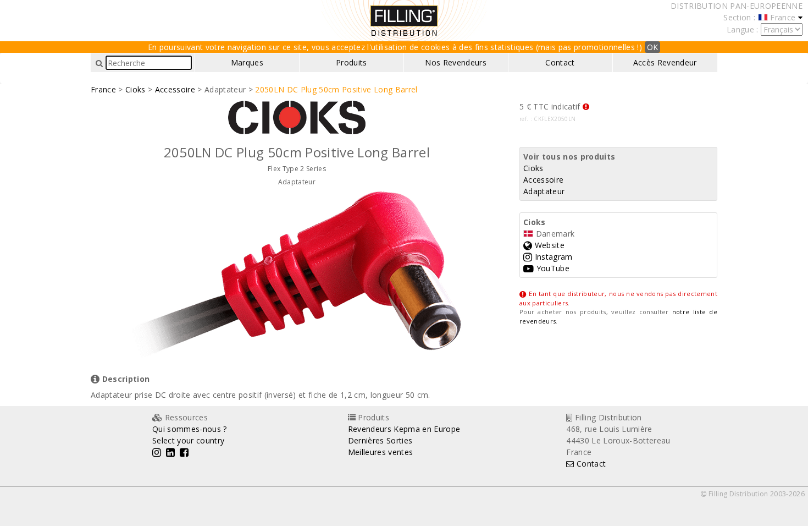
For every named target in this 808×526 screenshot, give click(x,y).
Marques (247, 62)
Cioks (135, 89)
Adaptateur (544, 191)
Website (548, 245)
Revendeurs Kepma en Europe (404, 429)
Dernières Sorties (380, 440)
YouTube (551, 268)
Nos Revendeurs (455, 62)
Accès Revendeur (665, 62)
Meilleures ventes (380, 452)
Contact (559, 62)
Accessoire (175, 89)
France (103, 89)
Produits (351, 62)
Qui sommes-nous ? (189, 429)
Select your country (188, 440)
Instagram (552, 256)
